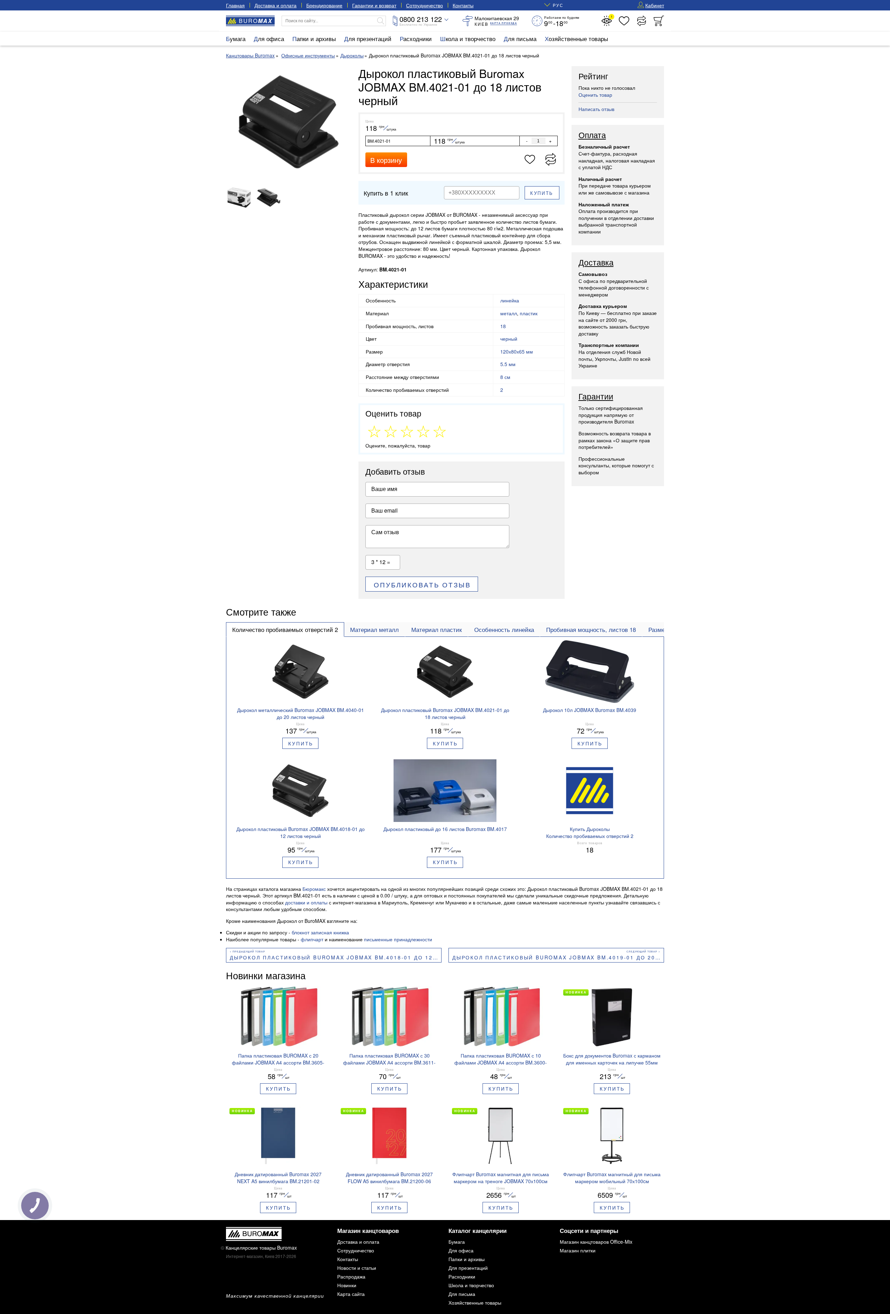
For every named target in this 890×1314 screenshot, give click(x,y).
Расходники (416, 38)
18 (503, 326)
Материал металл (374, 629)
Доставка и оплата (275, 5)
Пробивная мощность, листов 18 (591, 629)
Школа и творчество (467, 38)
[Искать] (380, 20)
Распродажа (351, 1276)
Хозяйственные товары (576, 38)
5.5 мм (508, 364)
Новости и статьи (356, 1267)
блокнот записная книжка (320, 932)
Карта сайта (351, 1293)
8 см (505, 376)
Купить (541, 193)
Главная (235, 5)
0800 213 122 (420, 19)
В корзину (386, 160)
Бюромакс (314, 888)
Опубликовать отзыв (422, 584)
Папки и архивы (314, 38)
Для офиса (269, 38)
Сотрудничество (424, 5)
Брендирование (324, 5)
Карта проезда (503, 23)
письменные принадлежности (398, 939)
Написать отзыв (596, 108)
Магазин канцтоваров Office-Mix (596, 1241)
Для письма (520, 38)
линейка (509, 300)
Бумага (235, 38)
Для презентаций (367, 38)
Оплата (592, 135)
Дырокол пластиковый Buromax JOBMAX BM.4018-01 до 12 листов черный (336, 957)
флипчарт (312, 939)
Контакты (463, 5)
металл (508, 313)
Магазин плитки (578, 1250)
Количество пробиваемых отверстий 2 (285, 629)
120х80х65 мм (516, 351)
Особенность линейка (504, 629)
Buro (256, 21)
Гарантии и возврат (374, 5)
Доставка (596, 263)
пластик (528, 313)
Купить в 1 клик (386, 192)
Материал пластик (436, 629)
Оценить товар (595, 94)
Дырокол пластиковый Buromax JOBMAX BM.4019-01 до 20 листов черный (558, 957)
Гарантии (595, 396)
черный (508, 338)
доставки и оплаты (306, 902)
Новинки (346, 1285)
